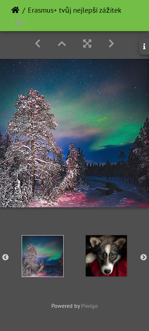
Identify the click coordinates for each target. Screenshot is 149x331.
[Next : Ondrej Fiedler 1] (111, 44)
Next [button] (143, 257)
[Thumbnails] (61, 44)
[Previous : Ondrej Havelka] (37, 44)
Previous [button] (5, 257)
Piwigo (89, 305)
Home (15, 10)
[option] (42, 256)
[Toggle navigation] (19, 22)
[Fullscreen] (87, 44)
